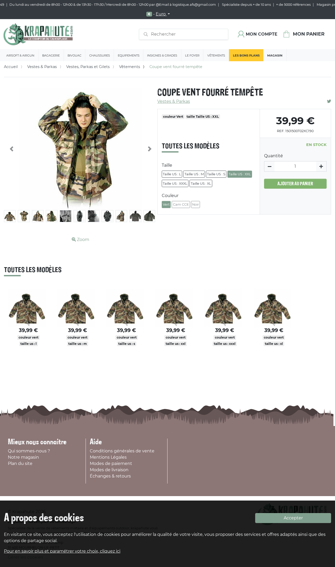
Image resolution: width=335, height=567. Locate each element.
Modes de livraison (109, 469)
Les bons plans (246, 55)
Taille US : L (172, 174)
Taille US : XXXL (175, 184)
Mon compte (261, 34)
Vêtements (216, 55)
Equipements (128, 55)
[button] (11, 149)
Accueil (11, 66)
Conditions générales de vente (122, 450)
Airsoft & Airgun (20, 55)
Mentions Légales (108, 457)
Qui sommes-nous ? (29, 450)
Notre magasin (23, 457)
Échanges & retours (110, 476)
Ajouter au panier (295, 184)
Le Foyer (192, 55)
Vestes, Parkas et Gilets (88, 66)
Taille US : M (194, 174)
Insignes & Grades (162, 55)
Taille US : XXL (239, 174)
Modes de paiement (111, 463)
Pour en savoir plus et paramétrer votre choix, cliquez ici (62, 551)
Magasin (274, 55)
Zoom (82, 239)
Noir (195, 204)
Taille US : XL (201, 184)
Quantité (273, 155)
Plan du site (20, 463)
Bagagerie (51, 55)
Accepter (293, 517)
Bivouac (74, 55)
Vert (166, 204)
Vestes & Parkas (42, 66)
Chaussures (99, 55)
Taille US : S (216, 174)
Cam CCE (181, 204)
